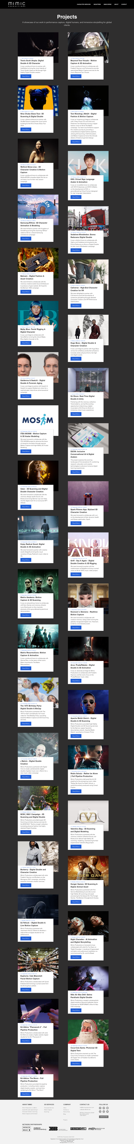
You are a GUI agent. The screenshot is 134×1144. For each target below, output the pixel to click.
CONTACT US (84, 1104)
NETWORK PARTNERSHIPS (32, 1124)
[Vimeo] (104, 1108)
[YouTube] (107, 1108)
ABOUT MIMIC (27, 1104)
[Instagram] (104, 1111)
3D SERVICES (49, 1104)
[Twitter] (107, 1111)
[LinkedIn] (100, 1111)
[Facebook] (100, 1108)
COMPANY (67, 1104)
